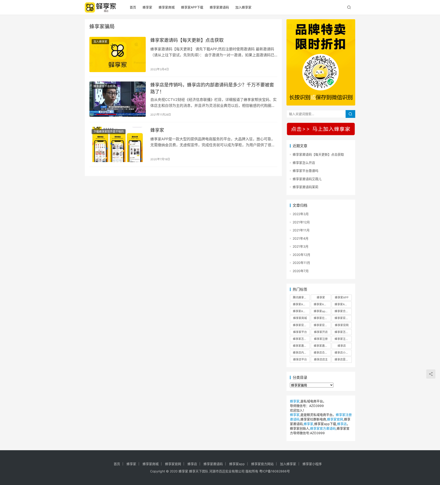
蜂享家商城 (167, 7)
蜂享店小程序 (343, 352)
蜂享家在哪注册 (322, 318)
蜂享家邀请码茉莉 (305, 187)
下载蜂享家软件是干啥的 (109, 131)
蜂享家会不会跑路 (105, 86)
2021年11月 (301, 230)
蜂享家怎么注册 (301, 339)
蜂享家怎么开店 (304, 163)
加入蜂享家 (243, 7)
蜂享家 (147, 7)
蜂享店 (342, 345)
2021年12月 (301, 222)
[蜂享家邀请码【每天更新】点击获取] (117, 54)
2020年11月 (301, 263)
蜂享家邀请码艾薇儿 (307, 179)
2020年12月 (301, 255)
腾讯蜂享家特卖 (301, 297)
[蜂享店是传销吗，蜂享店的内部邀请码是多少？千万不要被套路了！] (117, 99)
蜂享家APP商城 (343, 304)
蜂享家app (237, 464)
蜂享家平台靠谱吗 (305, 171)
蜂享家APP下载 (192, 7)
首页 (133, 7)
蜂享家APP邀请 (301, 311)
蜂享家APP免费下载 (322, 304)
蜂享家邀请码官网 (322, 345)
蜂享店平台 (300, 359)
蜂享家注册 (321, 339)
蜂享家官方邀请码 (322, 325)
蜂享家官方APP (343, 318)
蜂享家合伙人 (343, 311)
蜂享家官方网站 (262, 464)
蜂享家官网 (342, 325)
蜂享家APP (342, 297)
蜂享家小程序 (312, 464)
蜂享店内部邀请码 (301, 352)
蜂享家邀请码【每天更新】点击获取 (187, 40)
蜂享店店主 (321, 359)
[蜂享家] (117, 144)
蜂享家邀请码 (219, 7)
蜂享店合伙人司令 (322, 352)
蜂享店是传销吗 (343, 359)
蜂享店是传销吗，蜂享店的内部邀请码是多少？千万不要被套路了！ (212, 88)
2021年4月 (300, 238)
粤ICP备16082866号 (274, 471)
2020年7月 (301, 271)
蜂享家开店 (321, 332)
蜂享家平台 (300, 332)
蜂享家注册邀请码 (343, 339)
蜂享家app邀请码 (322, 311)
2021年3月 (300, 246)
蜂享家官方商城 (301, 325)
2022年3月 (301, 214)
